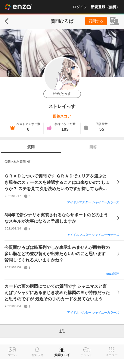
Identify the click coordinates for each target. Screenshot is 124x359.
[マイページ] (114, 21)
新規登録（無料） (105, 7)
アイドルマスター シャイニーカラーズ (93, 202)
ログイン (80, 7)
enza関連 (112, 273)
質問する (96, 21)
